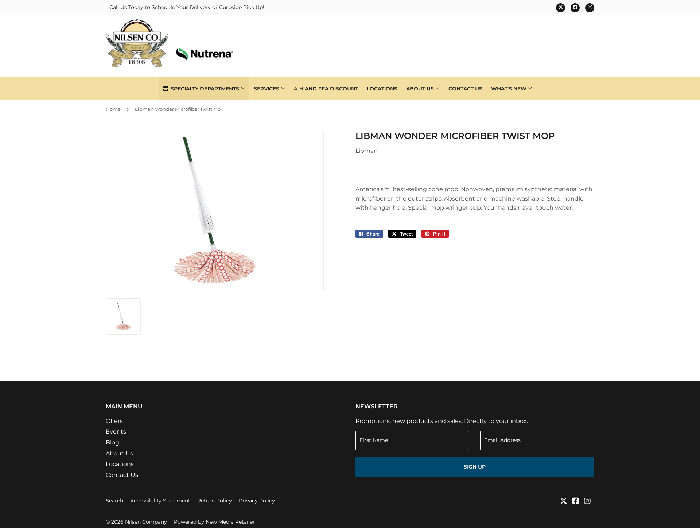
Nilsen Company (146, 522)
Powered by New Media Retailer (214, 522)
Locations (382, 89)
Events (116, 431)
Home (113, 109)
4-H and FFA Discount (326, 89)
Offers (114, 421)
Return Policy (214, 501)
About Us (420, 89)
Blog (112, 442)
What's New (509, 89)
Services (267, 89)
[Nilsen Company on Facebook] (575, 501)
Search (114, 501)
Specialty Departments (205, 89)
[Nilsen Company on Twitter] (563, 501)
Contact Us (465, 89)
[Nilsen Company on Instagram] (587, 501)
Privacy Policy (257, 501)
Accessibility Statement (160, 501)
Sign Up (475, 466)
